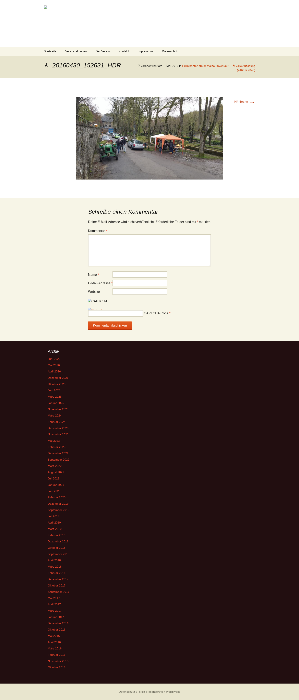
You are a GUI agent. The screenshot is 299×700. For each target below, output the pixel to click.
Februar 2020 (56, 497)
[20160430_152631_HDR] (149, 138)
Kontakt (124, 51)
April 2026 (54, 371)
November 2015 (58, 661)
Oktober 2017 (56, 585)
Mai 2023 (54, 440)
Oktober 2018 (56, 547)
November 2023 (58, 434)
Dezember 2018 (58, 541)
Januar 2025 (56, 403)
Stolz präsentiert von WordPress (159, 691)
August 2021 (56, 472)
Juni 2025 (54, 390)
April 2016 (54, 642)
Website (94, 291)
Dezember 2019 (58, 503)
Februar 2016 (56, 654)
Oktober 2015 (56, 667)
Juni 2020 (54, 491)
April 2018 (54, 560)
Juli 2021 (53, 478)
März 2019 (55, 528)
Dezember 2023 (58, 428)
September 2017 (58, 591)
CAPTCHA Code (156, 313)
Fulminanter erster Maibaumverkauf (205, 65)
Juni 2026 (54, 358)
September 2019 (58, 510)
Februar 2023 (56, 447)
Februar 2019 (56, 535)
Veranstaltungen (76, 51)
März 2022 (55, 465)
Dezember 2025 (58, 377)
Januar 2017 (56, 617)
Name (93, 274)
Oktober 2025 (56, 384)
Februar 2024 (56, 421)
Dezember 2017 (58, 579)
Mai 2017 (54, 598)
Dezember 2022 (58, 453)
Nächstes (244, 102)
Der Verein (103, 51)
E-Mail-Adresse (100, 283)
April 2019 (54, 522)
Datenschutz (170, 51)
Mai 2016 (54, 635)
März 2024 (55, 415)
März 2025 (55, 396)
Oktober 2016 (56, 629)
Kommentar (97, 231)
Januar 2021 (56, 484)
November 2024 (58, 409)
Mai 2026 (54, 365)
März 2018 (55, 566)
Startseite (50, 51)
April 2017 (54, 604)
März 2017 (55, 610)
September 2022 (58, 459)
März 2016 (55, 648)
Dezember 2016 (58, 623)
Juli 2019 (53, 516)
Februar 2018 (56, 572)
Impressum (145, 51)
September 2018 (58, 554)
